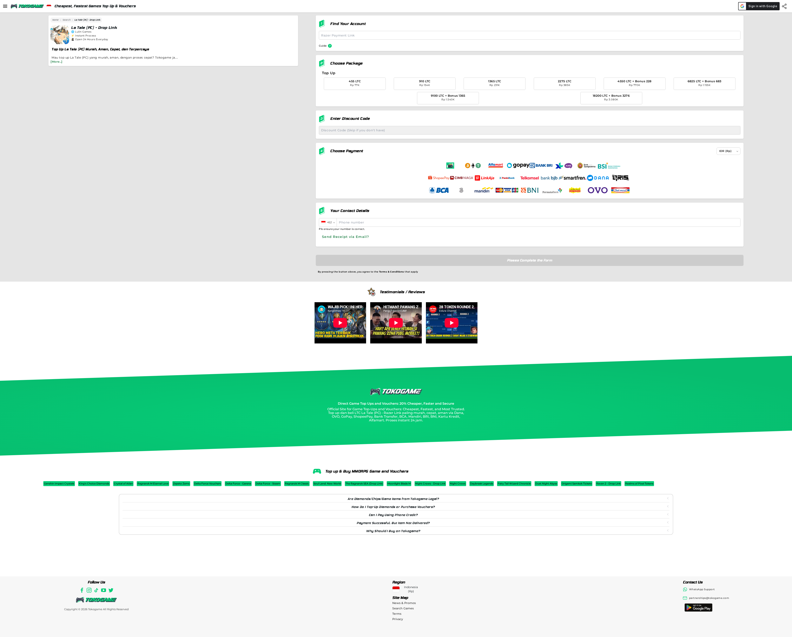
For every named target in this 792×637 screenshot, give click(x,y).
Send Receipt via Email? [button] (345, 237)
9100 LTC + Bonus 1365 (448, 97)
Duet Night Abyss (546, 483)
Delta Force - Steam (268, 483)
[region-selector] (48, 6)
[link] (55, 20)
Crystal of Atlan (123, 483)
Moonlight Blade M (399, 483)
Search (66, 20)
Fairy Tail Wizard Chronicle (514, 483)
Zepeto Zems (181, 483)
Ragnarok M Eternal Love (153, 483)
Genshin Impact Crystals (59, 483)
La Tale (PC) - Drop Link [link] (87, 20)
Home (55, 20)
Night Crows (458, 483)
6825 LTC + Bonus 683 (704, 83)
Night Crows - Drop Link (430, 483)
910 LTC (424, 83)
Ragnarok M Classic (297, 483)
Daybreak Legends (481, 483)
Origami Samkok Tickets (577, 483)
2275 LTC (564, 83)
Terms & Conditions (391, 271)
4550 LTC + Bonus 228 (634, 83)
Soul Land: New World (327, 483)
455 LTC (355, 83)
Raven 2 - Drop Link (608, 483)
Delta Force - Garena (238, 483)
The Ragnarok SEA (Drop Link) (364, 483)
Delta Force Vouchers (207, 483)
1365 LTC (494, 83)
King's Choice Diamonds (94, 483)
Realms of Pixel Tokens (639, 483)
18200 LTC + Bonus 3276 (611, 97)
